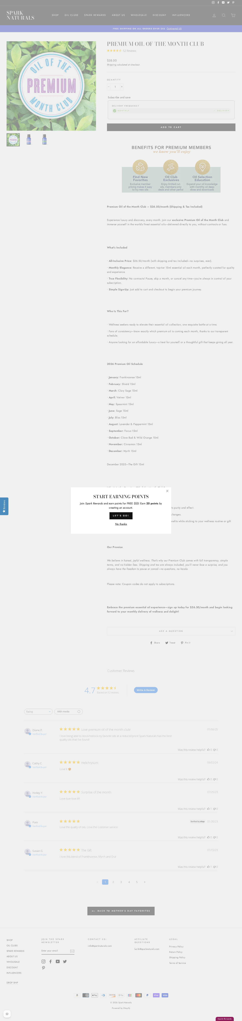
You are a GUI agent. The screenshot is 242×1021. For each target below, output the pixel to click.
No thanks (121, 524)
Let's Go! (121, 515)
